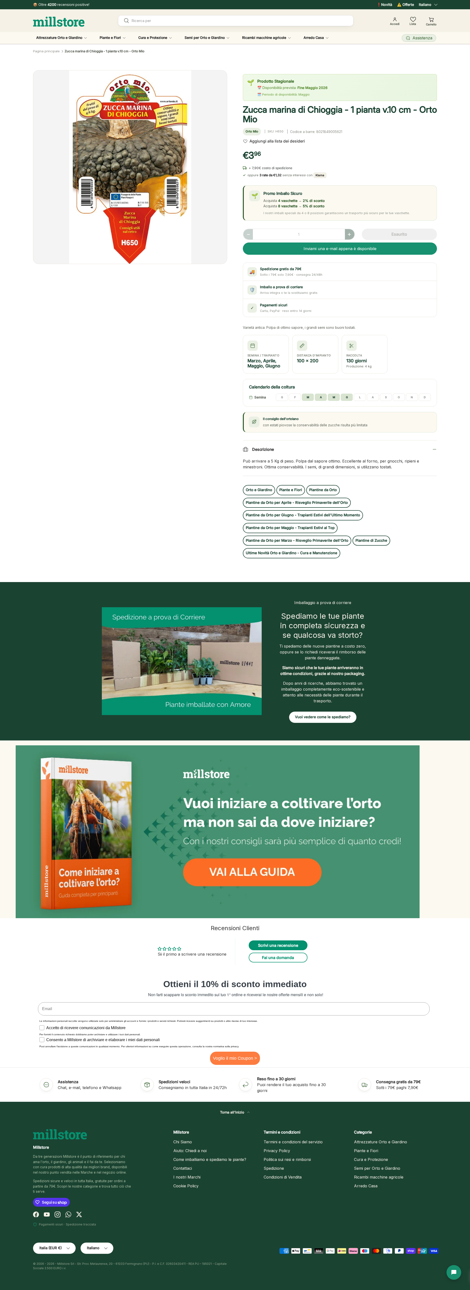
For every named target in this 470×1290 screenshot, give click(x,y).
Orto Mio (252, 131)
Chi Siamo (182, 1141)
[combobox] (235, 20)
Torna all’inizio (232, 1112)
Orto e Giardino (259, 490)
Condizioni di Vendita (283, 1177)
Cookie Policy (186, 1185)
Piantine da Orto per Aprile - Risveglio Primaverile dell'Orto (297, 502)
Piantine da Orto (323, 490)
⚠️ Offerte (405, 4)
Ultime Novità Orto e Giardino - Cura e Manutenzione (291, 553)
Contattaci (182, 1168)
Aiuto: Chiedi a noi (190, 1150)
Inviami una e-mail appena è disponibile (340, 248)
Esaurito (399, 234)
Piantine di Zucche (371, 540)
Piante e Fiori (110, 37)
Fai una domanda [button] (278, 957)
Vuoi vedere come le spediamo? (323, 717)
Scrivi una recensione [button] (278, 945)
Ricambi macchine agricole (264, 37)
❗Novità (384, 4)
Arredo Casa (314, 37)
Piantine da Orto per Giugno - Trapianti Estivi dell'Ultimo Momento (303, 515)
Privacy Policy (277, 1150)
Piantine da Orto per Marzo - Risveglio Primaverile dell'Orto (297, 540)
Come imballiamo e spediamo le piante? (209, 1159)
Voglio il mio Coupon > (235, 1058)
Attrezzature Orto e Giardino (59, 37)
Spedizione (274, 1168)
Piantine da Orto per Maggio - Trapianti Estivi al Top (290, 528)
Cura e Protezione (152, 37)
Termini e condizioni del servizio (293, 1141)
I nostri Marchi (186, 1177)
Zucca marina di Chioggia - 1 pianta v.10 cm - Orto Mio (104, 51)
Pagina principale (46, 51)
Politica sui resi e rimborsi (287, 1159)
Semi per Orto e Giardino (205, 37)
